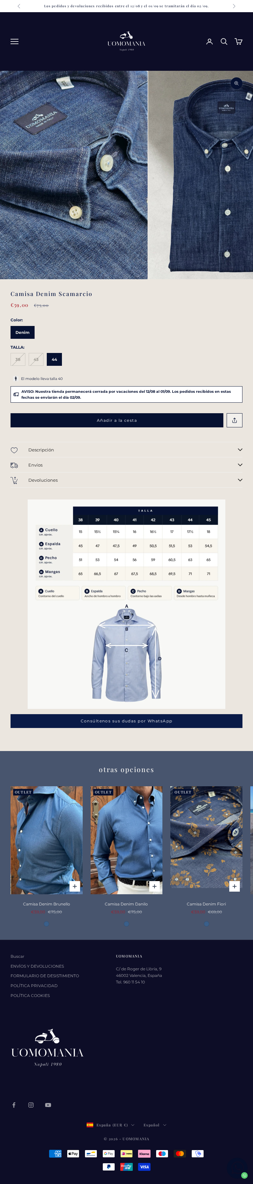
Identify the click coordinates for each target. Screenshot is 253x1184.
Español (151, 1124)
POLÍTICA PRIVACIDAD (34, 985)
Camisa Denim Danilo (126, 903)
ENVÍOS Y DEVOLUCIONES (37, 966)
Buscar (17, 956)
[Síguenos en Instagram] (31, 1105)
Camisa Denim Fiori (206, 903)
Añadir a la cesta (117, 420)
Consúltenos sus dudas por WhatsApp (127, 720)
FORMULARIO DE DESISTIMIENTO (45, 975)
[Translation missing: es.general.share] (234, 420)
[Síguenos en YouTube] (48, 1105)
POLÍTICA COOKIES (30, 995)
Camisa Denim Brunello (46, 903)
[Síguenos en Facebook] (14, 1105)
